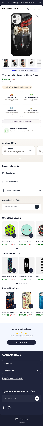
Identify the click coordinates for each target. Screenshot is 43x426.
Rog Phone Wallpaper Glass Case (9, 312)
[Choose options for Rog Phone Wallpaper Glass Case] (14, 306)
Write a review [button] (21, 342)
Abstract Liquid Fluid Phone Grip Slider (9, 276)
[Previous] (3, 2)
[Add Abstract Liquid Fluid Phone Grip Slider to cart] (14, 270)
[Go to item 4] (31, 63)
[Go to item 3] (22, 63)
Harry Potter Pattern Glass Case (25, 312)
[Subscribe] (37, 398)
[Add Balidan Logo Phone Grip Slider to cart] (31, 270)
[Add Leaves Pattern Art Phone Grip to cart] (14, 235)
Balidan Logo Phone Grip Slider (25, 276)
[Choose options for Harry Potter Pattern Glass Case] (31, 306)
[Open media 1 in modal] (37, 16)
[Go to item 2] (14, 63)
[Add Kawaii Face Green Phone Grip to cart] (31, 235)
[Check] (37, 207)
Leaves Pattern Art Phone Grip (8, 242)
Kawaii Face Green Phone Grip (25, 242)
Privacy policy (21, 422)
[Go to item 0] (5, 63)
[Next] (39, 2)
